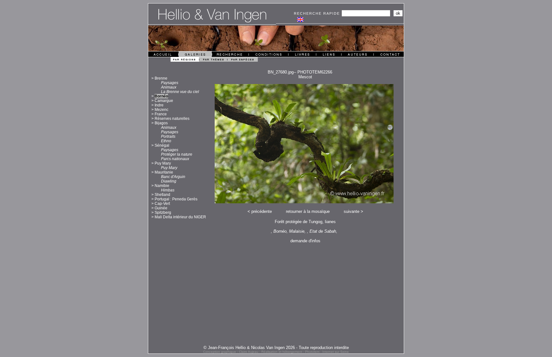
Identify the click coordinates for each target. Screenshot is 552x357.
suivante (351, 211)
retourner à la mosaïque (308, 211)
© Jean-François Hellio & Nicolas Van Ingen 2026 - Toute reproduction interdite (276, 347)
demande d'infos (305, 240)
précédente (261, 211)
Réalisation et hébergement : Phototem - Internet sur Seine (305, 351)
